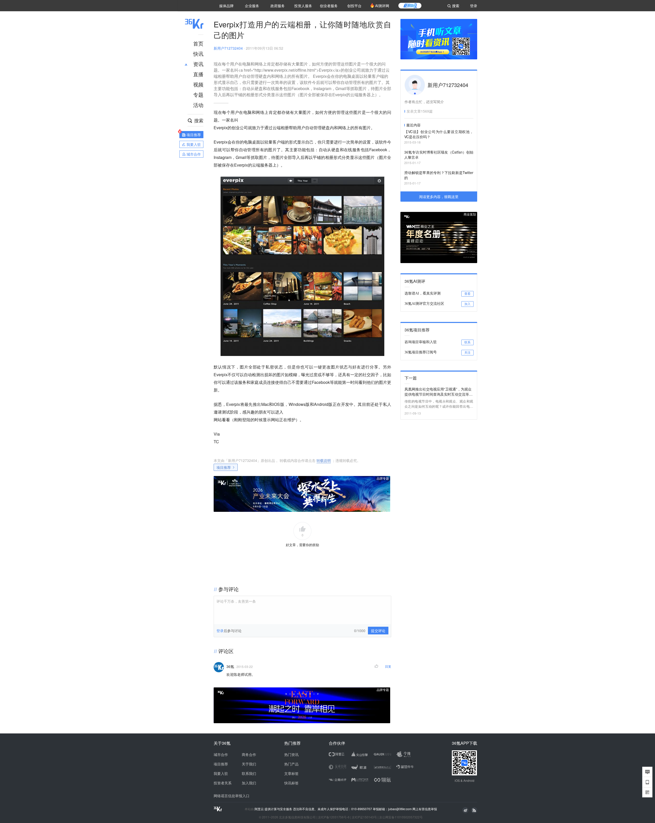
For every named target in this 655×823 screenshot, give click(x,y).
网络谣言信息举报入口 (231, 795)
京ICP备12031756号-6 (334, 817)
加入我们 (249, 782)
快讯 (198, 53)
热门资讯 (291, 754)
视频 (198, 84)
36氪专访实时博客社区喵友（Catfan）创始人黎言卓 (438, 154)
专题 (198, 94)
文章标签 (291, 773)
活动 (198, 104)
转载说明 (323, 460)
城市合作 (221, 754)
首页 (198, 43)
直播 (198, 74)
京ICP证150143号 (364, 817)
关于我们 (249, 763)
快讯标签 (291, 782)
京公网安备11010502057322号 (401, 817)
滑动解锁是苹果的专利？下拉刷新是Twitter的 (438, 175)
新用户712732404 (228, 48)
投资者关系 (223, 782)
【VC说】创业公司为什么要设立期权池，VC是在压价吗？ (438, 134)
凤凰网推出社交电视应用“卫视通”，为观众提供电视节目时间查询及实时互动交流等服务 (439, 391)
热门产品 (291, 763)
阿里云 (260, 809)
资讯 (198, 63)
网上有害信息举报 (424, 809)
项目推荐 (223, 467)
